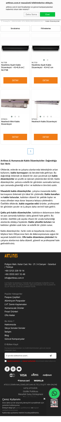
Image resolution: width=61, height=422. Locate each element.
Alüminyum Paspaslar (15, 300)
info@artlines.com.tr (14, 278)
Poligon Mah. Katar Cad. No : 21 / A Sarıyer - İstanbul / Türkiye (30, 265)
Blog (7, 335)
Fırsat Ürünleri (11, 311)
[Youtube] (19, 369)
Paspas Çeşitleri (12, 297)
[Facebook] (7, 369)
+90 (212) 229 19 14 (14, 270)
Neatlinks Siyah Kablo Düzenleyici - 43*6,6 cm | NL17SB (12, 67)
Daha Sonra (31, 14)
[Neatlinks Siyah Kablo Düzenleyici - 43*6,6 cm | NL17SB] (15, 47)
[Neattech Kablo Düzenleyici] (46, 104)
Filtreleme (46, 28)
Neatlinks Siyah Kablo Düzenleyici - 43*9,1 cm (42, 66)
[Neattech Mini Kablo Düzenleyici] (15, 104)
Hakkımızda (10, 324)
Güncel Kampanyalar (15, 339)
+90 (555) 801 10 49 (15, 274)
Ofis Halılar (10, 315)
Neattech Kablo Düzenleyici (44, 121)
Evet (47, 14)
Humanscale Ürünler (14, 308)
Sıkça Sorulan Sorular (15, 328)
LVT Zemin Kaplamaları (16, 304)
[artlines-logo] (17, 256)
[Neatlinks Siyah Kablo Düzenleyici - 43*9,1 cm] (46, 47)
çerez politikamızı (23, 408)
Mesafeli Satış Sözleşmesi (30, 394)
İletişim (8, 331)
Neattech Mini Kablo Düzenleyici (10, 122)
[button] (44, 60)
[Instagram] (13, 369)
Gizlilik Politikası (30, 391)
